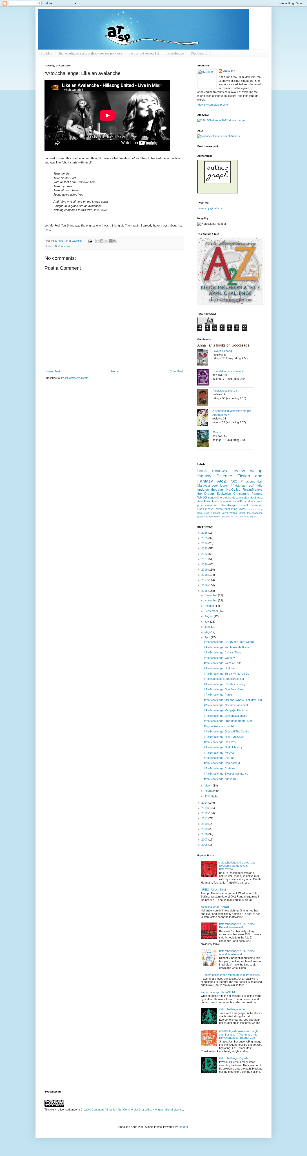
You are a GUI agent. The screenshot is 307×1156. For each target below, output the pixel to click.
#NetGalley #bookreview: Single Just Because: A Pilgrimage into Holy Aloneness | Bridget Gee (238, 1034)
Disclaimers (199, 53)
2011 (204, 818)
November (211, 600)
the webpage (175, 53)
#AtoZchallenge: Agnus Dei (220, 779)
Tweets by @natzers (209, 208)
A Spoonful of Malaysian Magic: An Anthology (231, 412)
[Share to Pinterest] (114, 241)
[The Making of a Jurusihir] (205, 377)
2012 (204, 813)
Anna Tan (229, 71)
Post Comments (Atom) (75, 378)
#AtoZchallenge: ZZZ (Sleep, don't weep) (229, 642)
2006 (204, 844)
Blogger (183, 1127)
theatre (227, 497)
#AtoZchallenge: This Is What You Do (226, 673)
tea (249, 513)
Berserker (257, 505)
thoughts (217, 489)
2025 (204, 538)
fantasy (204, 476)
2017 (204, 580)
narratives (249, 501)
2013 (204, 808)
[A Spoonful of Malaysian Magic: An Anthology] (204, 418)
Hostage (223, 501)
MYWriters (244, 509)
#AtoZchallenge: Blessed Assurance (226, 773)
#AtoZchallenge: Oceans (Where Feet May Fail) (233, 700)
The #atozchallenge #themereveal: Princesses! (231, 975)
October (210, 605)
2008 (204, 834)
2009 (204, 829)
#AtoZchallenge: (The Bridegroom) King (228, 721)
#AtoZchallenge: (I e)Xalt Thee (222, 652)
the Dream (205, 493)
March (209, 785)
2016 (204, 585)
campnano (211, 505)
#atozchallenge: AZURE (215, 907)
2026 (204, 532)
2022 (204, 553)
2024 (204, 543)
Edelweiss (224, 493)
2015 (204, 590)
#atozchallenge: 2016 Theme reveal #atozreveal (237, 953)
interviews (214, 516)
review (238, 470)
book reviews (212, 470)
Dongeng (225, 516)
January (210, 796)
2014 (204, 802)
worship (65, 246)
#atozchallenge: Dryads (233, 1058)
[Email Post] (90, 240)
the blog (46, 53)
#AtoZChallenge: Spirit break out (224, 678)
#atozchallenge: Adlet (232, 1009)
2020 (204, 564)
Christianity (241, 493)
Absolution (210, 501)
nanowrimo (215, 497)
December (211, 595)
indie (259, 485)
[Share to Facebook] (110, 241)
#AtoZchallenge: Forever (219, 752)
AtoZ (57, 246)
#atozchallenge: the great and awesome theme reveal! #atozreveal (237, 866)
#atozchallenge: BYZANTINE (218, 992)
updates (203, 489)
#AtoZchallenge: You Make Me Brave (226, 647)
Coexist (217, 432)
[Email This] (97, 241)
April (208, 637)
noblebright (250, 516)
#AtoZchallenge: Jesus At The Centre (226, 731)
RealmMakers (253, 489)
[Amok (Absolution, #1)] (205, 397)
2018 (204, 574)
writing (256, 470)
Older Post (176, 371)
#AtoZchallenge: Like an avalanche (225, 715)
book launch (220, 485)
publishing (231, 509)
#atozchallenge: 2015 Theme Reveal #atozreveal (237, 926)
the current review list (144, 53)
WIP (239, 501)
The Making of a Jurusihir (228, 371)
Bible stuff (203, 513)
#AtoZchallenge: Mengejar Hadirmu (226, 710)
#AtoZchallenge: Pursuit (218, 694)
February (210, 790)
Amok (232, 501)
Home (115, 371)
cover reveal (215, 509)
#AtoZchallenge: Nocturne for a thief (226, 705)
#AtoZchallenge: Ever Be (219, 757)
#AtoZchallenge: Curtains (219, 768)
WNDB (202, 497)
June (208, 626)
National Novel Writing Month (228, 513)
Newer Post (53, 371)
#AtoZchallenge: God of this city (223, 747)
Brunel (244, 505)
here (47, 229)
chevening (257, 509)
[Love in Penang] (205, 358)
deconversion (240, 497)
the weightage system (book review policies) (90, 53)
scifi (251, 485)
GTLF (234, 516)
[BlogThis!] (102, 241)
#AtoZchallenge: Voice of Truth (222, 663)
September (212, 611)
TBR (240, 516)
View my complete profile (212, 104)
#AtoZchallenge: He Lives (220, 742)
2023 (204, 548)
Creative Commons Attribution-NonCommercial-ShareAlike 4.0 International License (132, 1109)
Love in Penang (222, 351)
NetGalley (233, 489)
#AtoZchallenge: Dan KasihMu (222, 763)
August (209, 616)
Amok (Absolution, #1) (226, 390)
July (207, 621)
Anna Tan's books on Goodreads (223, 345)
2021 (204, 559)
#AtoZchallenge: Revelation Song (224, 684)
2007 (204, 839)
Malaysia (203, 485)
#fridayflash (239, 485)
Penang (257, 493)
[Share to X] (106, 241)
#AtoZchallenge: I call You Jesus (224, 736)
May (207, 632)
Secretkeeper (229, 505)
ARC (234, 481)
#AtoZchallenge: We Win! (219, 658)
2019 (204, 569)
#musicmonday (252, 481)
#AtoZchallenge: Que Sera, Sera (224, 689)
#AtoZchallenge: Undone (219, 668)
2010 (204, 823)
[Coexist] (205, 439)
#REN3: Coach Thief (213, 889)
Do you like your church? (219, 726)
